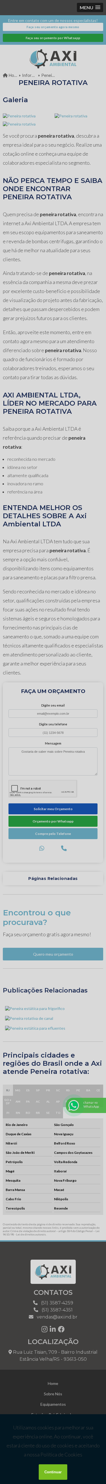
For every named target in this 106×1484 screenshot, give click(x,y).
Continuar (53, 1472)
